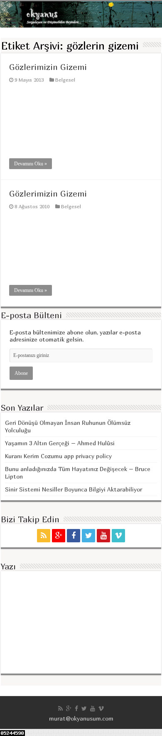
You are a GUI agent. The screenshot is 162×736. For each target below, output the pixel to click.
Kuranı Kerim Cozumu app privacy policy (58, 455)
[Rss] (43, 535)
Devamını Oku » (30, 164)
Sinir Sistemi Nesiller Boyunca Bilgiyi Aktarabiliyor (73, 489)
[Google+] (58, 535)
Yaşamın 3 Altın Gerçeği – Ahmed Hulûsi (60, 443)
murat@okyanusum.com (81, 718)
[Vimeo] (118, 535)
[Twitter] (88, 535)
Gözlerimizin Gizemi (48, 67)
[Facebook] (73, 535)
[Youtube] (103, 535)
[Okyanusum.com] (81, 14)
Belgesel (65, 80)
